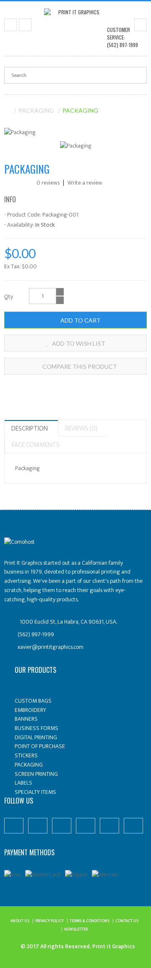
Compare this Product (79, 366)
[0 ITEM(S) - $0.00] (140, 25)
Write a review (84, 183)
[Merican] (105, 874)
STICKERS (26, 755)
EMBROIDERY (30, 710)
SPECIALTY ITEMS (35, 792)
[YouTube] (133, 825)
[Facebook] (13, 825)
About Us (19, 921)
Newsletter (76, 929)
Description (29, 428)
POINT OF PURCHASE (40, 746)
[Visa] (12, 874)
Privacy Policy (49, 921)
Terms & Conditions (89, 921)
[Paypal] (76, 874)
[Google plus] (85, 825)
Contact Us (126, 921)
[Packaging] (20, 132)
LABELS (23, 783)
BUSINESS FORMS (36, 728)
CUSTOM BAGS (33, 701)
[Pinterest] (37, 825)
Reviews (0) (81, 428)
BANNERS (26, 719)
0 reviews (48, 183)
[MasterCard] (42, 874)
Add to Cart (80, 320)
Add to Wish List (78, 343)
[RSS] (109, 825)
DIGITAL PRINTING (36, 737)
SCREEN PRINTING (36, 774)
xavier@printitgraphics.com (50, 647)
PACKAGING (29, 765)
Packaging (36, 110)
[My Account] (25, 25)
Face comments (36, 445)
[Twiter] (61, 825)
